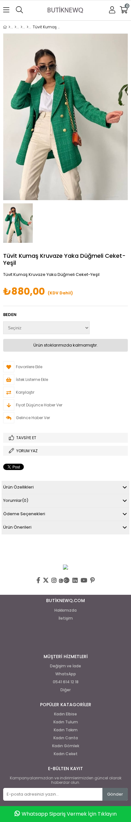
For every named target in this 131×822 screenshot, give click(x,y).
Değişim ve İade (65, 666)
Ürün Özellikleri (18, 487)
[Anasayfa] (9, 27)
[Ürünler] (15, 27)
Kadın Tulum (65, 722)
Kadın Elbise (65, 714)
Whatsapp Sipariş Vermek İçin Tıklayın (69, 814)
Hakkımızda (65, 610)
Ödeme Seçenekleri (24, 514)
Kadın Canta (65, 738)
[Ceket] (27, 27)
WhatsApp (65, 674)
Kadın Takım (66, 730)
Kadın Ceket (66, 754)
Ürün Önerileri (17, 527)
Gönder (115, 794)
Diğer (65, 690)
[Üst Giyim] (21, 27)
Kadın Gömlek (65, 746)
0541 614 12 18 (66, 682)
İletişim (66, 618)
